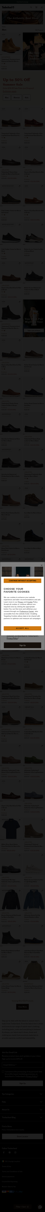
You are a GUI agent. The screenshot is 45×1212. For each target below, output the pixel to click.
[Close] (41, 565)
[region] (22, 606)
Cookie (30, 602)
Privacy (20, 602)
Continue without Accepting (22, 581)
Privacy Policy (12, 638)
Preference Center (27, 611)
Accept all (22, 628)
